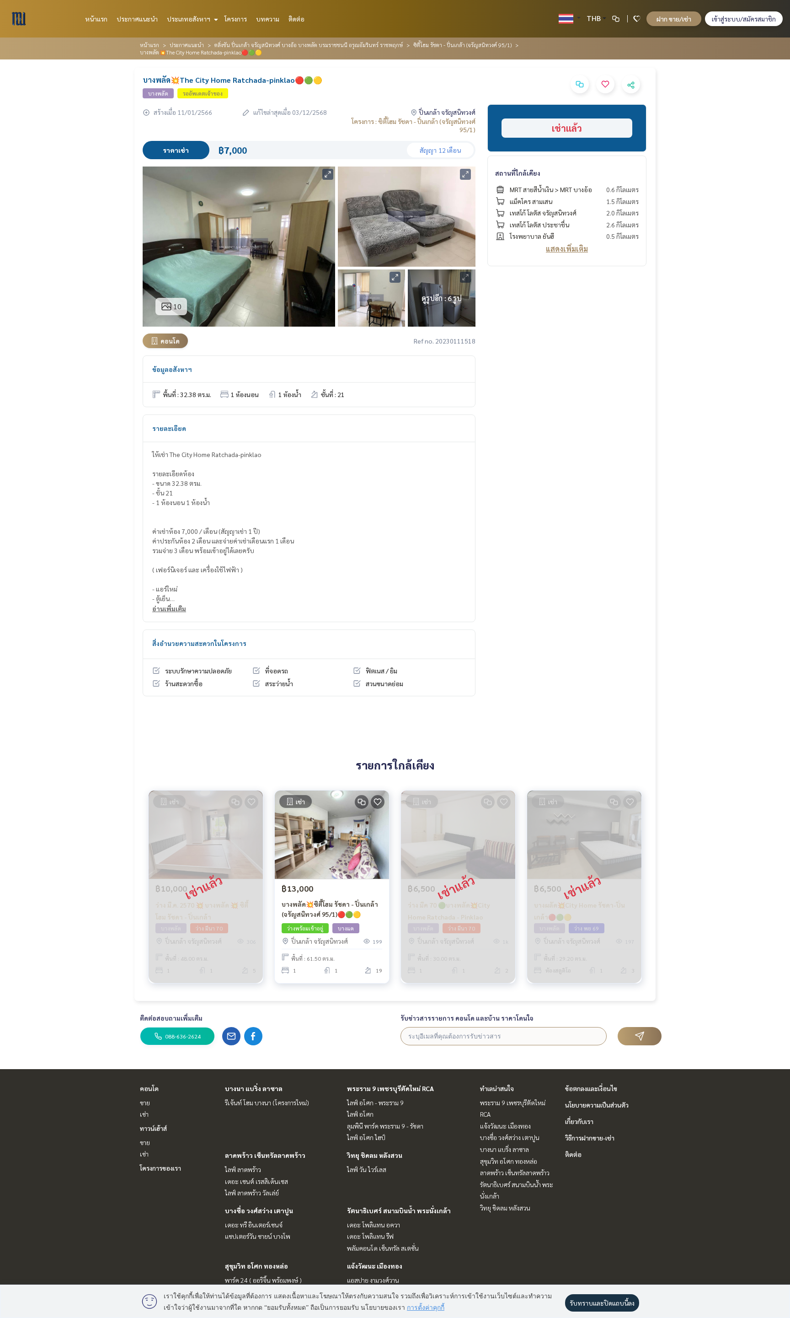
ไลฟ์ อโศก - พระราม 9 (375, 1102)
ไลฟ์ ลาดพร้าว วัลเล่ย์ (252, 1193)
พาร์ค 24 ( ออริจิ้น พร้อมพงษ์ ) (263, 1280)
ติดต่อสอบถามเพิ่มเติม (171, 1018)
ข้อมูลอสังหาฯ (172, 369)
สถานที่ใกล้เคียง (517, 173)
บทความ (267, 19)
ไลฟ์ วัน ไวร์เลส (366, 1169)
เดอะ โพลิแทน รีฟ (370, 1236)
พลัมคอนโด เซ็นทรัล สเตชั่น (383, 1248)
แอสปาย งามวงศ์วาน (373, 1280)
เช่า (144, 1114)
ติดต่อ (296, 19)
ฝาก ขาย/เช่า (674, 19)
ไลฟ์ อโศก (360, 1114)
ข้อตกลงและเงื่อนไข (591, 1088)
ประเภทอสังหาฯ (189, 19)
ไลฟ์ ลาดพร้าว (243, 1169)
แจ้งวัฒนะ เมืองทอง (374, 1266)
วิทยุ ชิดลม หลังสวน (374, 1155)
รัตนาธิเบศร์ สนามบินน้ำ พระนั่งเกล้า (399, 1210)
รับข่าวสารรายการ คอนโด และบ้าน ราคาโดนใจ (467, 1018)
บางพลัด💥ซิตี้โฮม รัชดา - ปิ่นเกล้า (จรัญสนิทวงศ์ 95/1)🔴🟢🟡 (330, 909)
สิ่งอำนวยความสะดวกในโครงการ (199, 643)
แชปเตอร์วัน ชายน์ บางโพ (257, 1236)
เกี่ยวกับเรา (579, 1121)
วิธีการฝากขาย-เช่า (589, 1138)
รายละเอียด (169, 428)
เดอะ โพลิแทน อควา (373, 1225)
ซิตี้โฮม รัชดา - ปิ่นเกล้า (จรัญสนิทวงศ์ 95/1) (462, 44)
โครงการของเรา (160, 1168)
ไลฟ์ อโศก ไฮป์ (366, 1137)
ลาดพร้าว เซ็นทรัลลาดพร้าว (265, 1155)
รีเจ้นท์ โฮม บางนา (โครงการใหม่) (267, 1102)
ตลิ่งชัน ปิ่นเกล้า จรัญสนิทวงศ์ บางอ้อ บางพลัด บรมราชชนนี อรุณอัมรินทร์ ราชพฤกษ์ (308, 44)
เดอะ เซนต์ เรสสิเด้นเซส (256, 1181)
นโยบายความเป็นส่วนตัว (597, 1105)
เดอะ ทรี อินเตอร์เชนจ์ (254, 1225)
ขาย (145, 1102)
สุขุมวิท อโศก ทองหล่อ (256, 1266)
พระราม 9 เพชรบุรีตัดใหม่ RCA (390, 1088)
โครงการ (235, 19)
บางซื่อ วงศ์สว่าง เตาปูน (259, 1210)
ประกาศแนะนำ (137, 19)
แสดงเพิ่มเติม (567, 248)
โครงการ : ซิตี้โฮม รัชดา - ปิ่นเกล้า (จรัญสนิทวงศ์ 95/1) (413, 125)
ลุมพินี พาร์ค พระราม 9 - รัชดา (385, 1126)
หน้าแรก (96, 19)
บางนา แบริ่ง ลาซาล (254, 1088)
